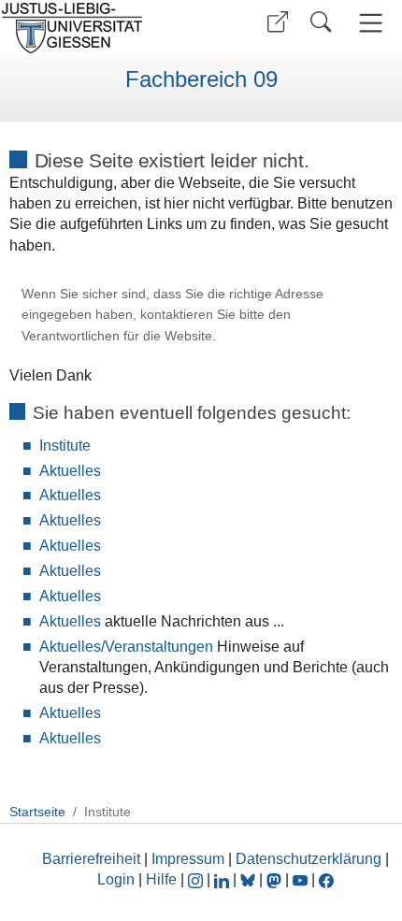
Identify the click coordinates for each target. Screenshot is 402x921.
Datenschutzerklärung (308, 859)
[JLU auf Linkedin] (223, 879)
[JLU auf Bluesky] (249, 879)
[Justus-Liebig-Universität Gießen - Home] (98, 28)
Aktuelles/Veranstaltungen (126, 647)
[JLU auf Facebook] (326, 879)
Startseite (37, 811)
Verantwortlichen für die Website (117, 336)
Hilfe (161, 879)
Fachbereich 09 (201, 79)
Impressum (187, 859)
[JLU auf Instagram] (197, 879)
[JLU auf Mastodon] (275, 879)
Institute (65, 445)
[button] (277, 22)
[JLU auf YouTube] (300, 879)
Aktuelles (70, 471)
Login (117, 879)
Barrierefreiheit (91, 859)
